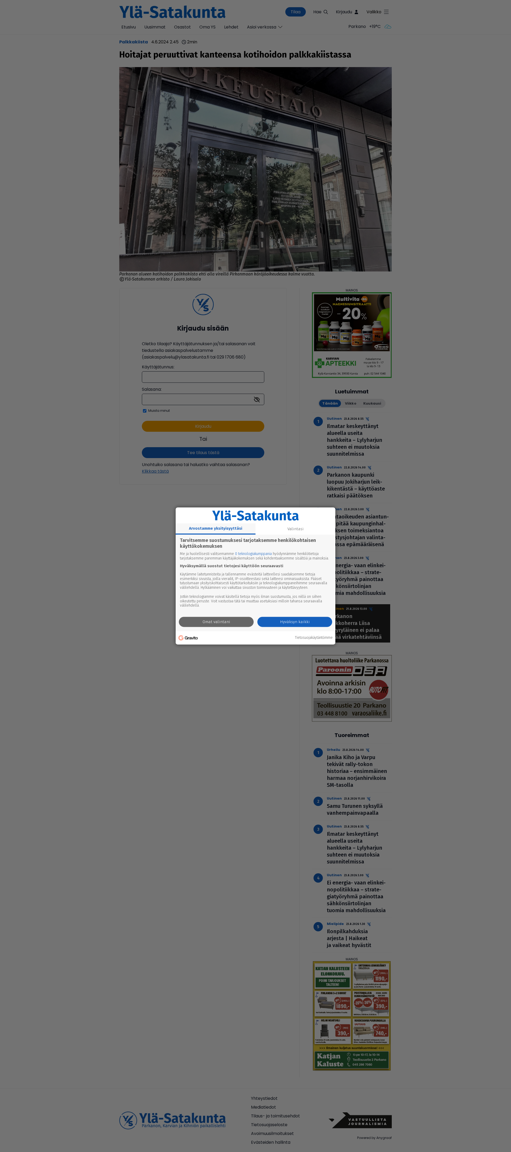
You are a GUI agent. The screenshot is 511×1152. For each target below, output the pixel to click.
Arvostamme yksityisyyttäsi (215, 528)
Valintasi (295, 528)
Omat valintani (216, 622)
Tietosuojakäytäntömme (314, 638)
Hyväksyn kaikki (295, 622)
